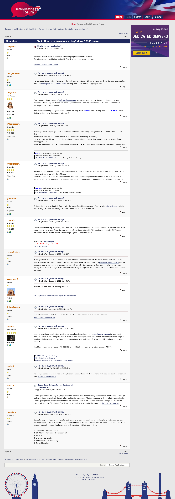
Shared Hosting (68, 360)
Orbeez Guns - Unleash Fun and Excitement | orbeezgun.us (55, 386)
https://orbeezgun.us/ (110, 403)
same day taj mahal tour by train (65, 296)
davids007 (12, 326)
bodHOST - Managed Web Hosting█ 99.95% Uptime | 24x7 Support (45, 357)
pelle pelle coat (111, 206)
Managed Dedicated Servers (44, 360)
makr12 (10, 385)
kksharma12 (12, 279)
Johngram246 (13, 73)
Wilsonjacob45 (14, 123)
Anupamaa (11, 46)
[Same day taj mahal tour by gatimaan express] (10, 301)
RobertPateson (13, 307)
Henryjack (11, 412)
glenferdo (11, 198)
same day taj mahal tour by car (44, 296)
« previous (121, 33)
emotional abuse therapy (109, 262)
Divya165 (11, 92)
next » (127, 33)
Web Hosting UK (49, 242)
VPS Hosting (53, 158)
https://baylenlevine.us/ (47, 376)
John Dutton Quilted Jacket (44, 317)
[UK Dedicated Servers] (150, 57)
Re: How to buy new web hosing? (51, 73)
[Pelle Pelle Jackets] (10, 86)
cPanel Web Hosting (41, 158)
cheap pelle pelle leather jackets (53, 83)
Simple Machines (98, 477)
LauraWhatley (13, 252)
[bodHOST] (10, 118)
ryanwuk (10, 219)
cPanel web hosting (40, 246)
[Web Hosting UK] (10, 232)
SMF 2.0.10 (77, 477)
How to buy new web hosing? (48, 46)
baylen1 (10, 366)
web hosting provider (67, 100)
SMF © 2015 (86, 477)
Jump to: (102, 465)
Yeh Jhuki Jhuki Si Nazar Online (46, 64)
